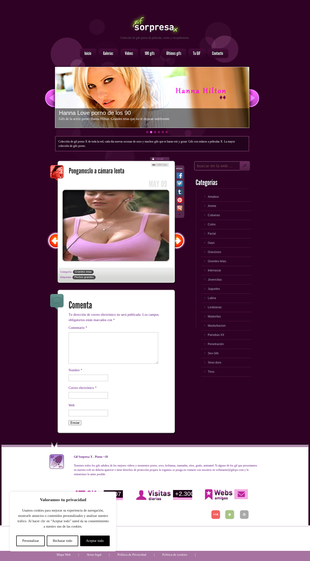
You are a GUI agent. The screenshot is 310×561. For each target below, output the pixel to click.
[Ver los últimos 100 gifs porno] (172, 53)
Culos (212, 224)
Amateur (213, 196)
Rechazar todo (62, 541)
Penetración (216, 344)
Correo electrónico (83, 388)
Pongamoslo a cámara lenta (57, 173)
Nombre (75, 370)
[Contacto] (216, 53)
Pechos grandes (84, 277)
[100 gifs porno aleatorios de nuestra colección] (148, 53)
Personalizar (30, 541)
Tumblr (179, 193)
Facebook (179, 176)
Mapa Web (64, 554)
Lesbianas (215, 307)
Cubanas (214, 215)
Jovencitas (215, 279)
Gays (211, 243)
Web (72, 405)
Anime (212, 206)
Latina (212, 298)
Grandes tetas (83, 271)
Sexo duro (214, 362)
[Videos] (127, 53)
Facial (212, 233)
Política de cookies (174, 554)
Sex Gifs (213, 353)
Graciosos (214, 252)
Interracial (214, 270)
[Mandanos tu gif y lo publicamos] (195, 53)
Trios (211, 371)
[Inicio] (86, 53)
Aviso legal (94, 554)
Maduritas (214, 316)
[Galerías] (107, 53)
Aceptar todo (95, 541)
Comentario (78, 328)
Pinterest (179, 201)
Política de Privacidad (131, 554)
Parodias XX (216, 335)
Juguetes (214, 289)
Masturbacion (217, 325)
